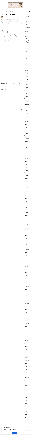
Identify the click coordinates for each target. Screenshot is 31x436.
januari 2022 (26, 135)
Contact (18, 11)
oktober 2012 (26, 306)
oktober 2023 (26, 102)
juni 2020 (25, 164)
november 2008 (26, 378)
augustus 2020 (26, 161)
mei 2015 (25, 258)
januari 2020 (26, 172)
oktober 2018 (26, 195)
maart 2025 (26, 85)
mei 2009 (25, 369)
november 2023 (26, 101)
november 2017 (26, 212)
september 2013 (26, 289)
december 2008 (26, 377)
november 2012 (26, 304)
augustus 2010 (26, 346)
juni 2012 (25, 312)
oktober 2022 (26, 121)
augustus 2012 (26, 309)
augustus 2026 (26, 65)
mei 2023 (25, 110)
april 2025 (25, 84)
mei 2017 (25, 221)
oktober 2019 (26, 176)
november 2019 (26, 175)
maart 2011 (26, 335)
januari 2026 (26, 73)
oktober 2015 (26, 250)
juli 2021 (25, 144)
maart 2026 (26, 70)
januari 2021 (26, 153)
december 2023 (26, 99)
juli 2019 (25, 181)
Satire (25, 420)
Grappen (25, 400)
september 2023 (26, 104)
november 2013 (26, 286)
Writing (25, 429)
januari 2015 (26, 264)
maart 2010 (26, 354)
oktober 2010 (26, 343)
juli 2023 (25, 107)
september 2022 (26, 122)
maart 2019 (26, 187)
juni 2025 (25, 81)
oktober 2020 (26, 158)
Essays (25, 395)
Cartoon (25, 388)
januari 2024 (26, 98)
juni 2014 (25, 275)
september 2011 (26, 326)
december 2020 (26, 155)
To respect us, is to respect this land (15, 109)
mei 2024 (25, 93)
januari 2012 (26, 320)
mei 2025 (25, 82)
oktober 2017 (26, 213)
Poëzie (3, 11)
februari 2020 (26, 170)
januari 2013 (26, 301)
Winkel (12, 11)
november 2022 (26, 119)
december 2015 (26, 247)
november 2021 (26, 138)
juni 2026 (25, 67)
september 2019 (26, 178)
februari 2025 (26, 87)
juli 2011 (25, 329)
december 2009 (26, 358)
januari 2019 (26, 190)
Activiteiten (9, 11)
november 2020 (26, 156)
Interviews (25, 403)
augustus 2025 (26, 79)
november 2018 (26, 193)
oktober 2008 (26, 380)
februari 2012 (26, 318)
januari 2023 (26, 116)
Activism (25, 387)
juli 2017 (25, 218)
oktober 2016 (26, 232)
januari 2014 (26, 283)
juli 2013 (25, 292)
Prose (25, 415)
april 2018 (25, 204)
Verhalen (25, 428)
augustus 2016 (26, 235)
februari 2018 (26, 207)
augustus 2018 (26, 198)
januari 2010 (26, 357)
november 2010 (26, 341)
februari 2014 (26, 281)
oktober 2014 (26, 269)
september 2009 (26, 363)
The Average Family (5, 109)
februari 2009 (26, 374)
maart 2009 (26, 372)
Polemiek (25, 414)
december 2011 (26, 321)
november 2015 (26, 249)
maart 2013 (26, 298)
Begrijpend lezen (26, 42)
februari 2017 (26, 226)
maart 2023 (26, 113)
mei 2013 (25, 295)
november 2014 (26, 267)
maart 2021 (26, 150)
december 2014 (26, 266)
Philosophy (25, 411)
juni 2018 (25, 201)
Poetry (25, 412)
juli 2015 (25, 255)
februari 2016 (26, 244)
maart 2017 (26, 224)
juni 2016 (25, 238)
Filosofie (25, 397)
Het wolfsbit (26, 21)
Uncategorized (26, 426)
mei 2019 (25, 184)
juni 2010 (25, 349)
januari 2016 (26, 246)
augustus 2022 (26, 124)
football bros (26, 51)
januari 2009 (26, 375)
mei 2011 (25, 332)
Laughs (25, 406)
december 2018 (26, 192)
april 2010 (25, 352)
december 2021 (26, 136)
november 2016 (26, 230)
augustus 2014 (26, 272)
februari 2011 (26, 337)
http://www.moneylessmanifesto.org (6, 77)
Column (25, 390)
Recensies (25, 417)
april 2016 (25, 241)
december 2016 (26, 229)
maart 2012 (26, 317)
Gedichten (25, 398)
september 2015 (26, 252)
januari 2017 (26, 227)
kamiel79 (25, 44)
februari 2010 (26, 355)
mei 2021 (25, 147)
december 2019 (26, 173)
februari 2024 (26, 96)
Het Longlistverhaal (27, 27)
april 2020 (25, 167)
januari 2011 (26, 338)
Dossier (25, 394)
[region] (10, 430)
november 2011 (26, 323)
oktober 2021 (26, 139)
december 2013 (26, 284)
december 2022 (26, 118)
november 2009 (26, 360)
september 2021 (26, 141)
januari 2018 (26, 209)
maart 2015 (26, 261)
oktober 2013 (26, 287)
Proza (6, 11)
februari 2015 (26, 263)
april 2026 (25, 68)
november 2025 (26, 76)
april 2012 (25, 315)
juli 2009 (25, 366)
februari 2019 (26, 189)
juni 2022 (25, 127)
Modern (25, 409)
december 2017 (26, 210)
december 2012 (26, 303)
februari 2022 (26, 133)
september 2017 (26, 215)
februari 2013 (26, 300)
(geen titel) (25, 24)
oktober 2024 (26, 90)
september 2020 (26, 159)
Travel (25, 423)
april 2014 (25, 278)
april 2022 (25, 130)
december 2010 (26, 340)
